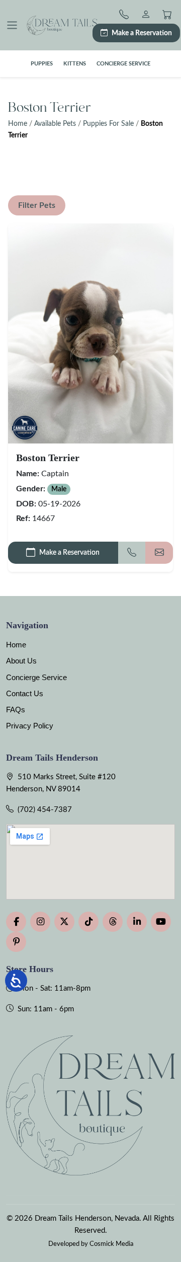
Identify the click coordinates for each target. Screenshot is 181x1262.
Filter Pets (36, 205)
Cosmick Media (111, 1243)
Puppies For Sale (108, 123)
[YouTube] (161, 922)
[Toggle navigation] (12, 25)
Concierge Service (123, 63)
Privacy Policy (29, 725)
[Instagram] (40, 922)
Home (17, 123)
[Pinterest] (16, 942)
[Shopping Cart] (167, 16)
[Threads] (113, 922)
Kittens (74, 63)
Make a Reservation (142, 33)
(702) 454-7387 (45, 809)
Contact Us (24, 693)
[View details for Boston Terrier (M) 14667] (90, 333)
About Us (21, 660)
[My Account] (145, 16)
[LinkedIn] (137, 922)
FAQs (15, 709)
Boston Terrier (47, 457)
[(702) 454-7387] (126, 16)
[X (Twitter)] (64, 922)
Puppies (42, 63)
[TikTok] (88, 922)
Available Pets (55, 123)
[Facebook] (16, 922)
